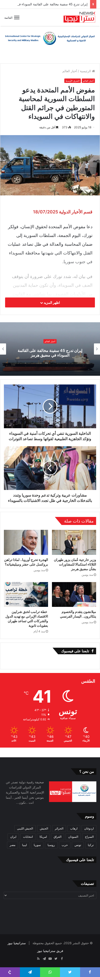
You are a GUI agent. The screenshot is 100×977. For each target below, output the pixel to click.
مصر (12, 845)
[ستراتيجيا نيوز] (79, 17)
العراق (57, 836)
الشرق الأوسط (73, 80)
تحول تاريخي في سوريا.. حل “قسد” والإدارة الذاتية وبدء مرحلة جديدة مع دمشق (49, 353)
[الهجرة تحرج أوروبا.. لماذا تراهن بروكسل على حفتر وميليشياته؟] (26, 542)
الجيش (44, 828)
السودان (73, 836)
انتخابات (28, 836)
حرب (65, 845)
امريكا (43, 836)
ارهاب (73, 828)
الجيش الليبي (25, 828)
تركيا (91, 845)
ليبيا (24, 845)
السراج (89, 836)
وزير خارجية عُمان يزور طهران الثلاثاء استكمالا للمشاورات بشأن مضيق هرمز (75, 564)
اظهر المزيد (51, 302)
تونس (78, 845)
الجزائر (59, 828)
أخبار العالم (69, 71)
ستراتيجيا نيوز (17, 943)
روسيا (51, 845)
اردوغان (89, 828)
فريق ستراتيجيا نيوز (50, 951)
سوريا (37, 845)
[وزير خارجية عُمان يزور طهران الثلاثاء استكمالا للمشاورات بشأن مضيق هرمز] (74, 542)
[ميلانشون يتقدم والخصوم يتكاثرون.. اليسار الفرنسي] (74, 594)
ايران (13, 836)
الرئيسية (86, 71)
